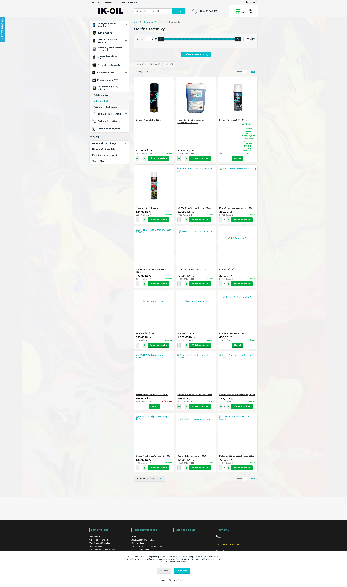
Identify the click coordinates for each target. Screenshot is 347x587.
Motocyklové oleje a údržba (108, 57)
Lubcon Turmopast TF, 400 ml (233, 120)
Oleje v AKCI (98, 161)
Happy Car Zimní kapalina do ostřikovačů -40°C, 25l (190, 121)
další (253, 71)
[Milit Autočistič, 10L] (154, 311)
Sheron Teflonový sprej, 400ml (191, 456)
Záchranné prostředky (109, 121)
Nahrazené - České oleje (104, 143)
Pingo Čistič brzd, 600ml (147, 208)
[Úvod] (110, 11)
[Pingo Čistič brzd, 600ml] (154, 185)
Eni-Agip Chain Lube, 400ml (148, 120)
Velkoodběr (95, 2)
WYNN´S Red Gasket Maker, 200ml (152, 394)
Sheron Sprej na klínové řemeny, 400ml (237, 394)
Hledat (178, 11)
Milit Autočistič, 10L (145, 333)
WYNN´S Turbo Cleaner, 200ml (191, 269)
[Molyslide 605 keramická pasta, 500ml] (237, 433)
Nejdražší (169, 64)
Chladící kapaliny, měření (110, 128)
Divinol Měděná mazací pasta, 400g (235, 208)
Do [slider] (238, 39)
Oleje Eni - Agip (109, 2)
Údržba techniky (101, 101)
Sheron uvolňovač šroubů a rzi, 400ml (194, 394)
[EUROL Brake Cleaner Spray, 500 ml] (195, 185)
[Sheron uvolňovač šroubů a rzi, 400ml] (195, 372)
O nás (142, 2)
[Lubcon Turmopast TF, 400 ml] (237, 97)
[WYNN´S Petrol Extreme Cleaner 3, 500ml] (154, 247)
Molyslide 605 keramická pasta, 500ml (236, 456)
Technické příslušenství (109, 113)
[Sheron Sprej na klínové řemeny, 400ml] (237, 372)
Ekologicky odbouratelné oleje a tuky (110, 49)
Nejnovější (141, 64)
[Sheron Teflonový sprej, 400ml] (195, 433)
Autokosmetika (101, 95)
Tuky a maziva (105, 32)
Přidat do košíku (158, 158)
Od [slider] (160, 39)
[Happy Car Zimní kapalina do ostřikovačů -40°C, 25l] (195, 97)
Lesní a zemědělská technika (107, 40)
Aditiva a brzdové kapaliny (106, 107)
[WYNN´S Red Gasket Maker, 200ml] (154, 372)
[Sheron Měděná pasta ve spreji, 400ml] (154, 433)
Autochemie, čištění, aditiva (108, 88)
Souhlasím (182, 570)
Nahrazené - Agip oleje (103, 149)
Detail (237, 158)
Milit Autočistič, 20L (186, 333)
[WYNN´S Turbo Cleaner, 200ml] (195, 247)
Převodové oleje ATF (107, 80)
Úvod (136, 22)
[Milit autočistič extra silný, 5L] (237, 311)
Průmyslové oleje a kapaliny (107, 25)
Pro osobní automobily (109, 65)
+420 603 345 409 (208, 11)
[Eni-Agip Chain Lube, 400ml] (154, 97)
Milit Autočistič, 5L (228, 269)
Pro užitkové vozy (105, 72)
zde (185, 580)
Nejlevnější (155, 64)
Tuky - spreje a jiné (127, 2)
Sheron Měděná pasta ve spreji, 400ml (153, 456)
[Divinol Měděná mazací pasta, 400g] (237, 185)
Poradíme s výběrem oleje (105, 155)
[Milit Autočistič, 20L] (195, 311)
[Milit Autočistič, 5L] (237, 247)
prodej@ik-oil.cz (226, 551)
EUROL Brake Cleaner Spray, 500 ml (194, 208)
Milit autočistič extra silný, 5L (233, 333)
